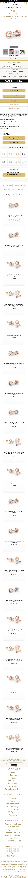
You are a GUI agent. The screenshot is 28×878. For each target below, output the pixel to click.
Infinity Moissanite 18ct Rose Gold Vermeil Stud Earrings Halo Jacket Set (14, 334)
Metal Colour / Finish (14, 62)
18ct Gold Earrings (20, 13)
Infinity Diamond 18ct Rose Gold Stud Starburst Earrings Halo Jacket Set (14, 749)
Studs (8, 71)
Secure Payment (14, 104)
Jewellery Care (13, 826)
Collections (15, 7)
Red (15, 76)
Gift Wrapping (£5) (14, 74)
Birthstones (13, 783)
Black (20, 76)
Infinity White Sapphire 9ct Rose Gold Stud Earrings (14, 364)
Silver (10, 76)
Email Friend (14, 143)
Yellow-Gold (16, 66)
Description (14, 101)
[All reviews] (13, 220)
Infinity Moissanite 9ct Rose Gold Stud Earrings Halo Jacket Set (14, 482)
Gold (4, 76)
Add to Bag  (14, 90)
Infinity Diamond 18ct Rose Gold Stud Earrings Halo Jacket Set (14, 719)
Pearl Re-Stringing (12, 835)
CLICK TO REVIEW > (14, 175)
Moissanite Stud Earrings (19, 185)
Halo (14, 71)
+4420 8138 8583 (6, 2)
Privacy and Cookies (13, 840)
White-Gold (7, 66)
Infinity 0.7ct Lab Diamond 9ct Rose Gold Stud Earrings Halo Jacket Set (14, 571)
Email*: (7, 763)
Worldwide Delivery (13, 824)
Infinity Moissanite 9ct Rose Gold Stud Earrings (14, 394)
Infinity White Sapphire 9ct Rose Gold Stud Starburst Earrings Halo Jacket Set (14, 453)
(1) (19, 219)
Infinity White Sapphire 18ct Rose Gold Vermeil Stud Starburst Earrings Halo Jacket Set (14, 305)
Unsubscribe (14, 766)
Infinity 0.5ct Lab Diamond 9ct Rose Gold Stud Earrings (14, 423)
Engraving (13, 838)
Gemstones (13, 786)
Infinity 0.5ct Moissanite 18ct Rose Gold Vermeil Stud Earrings (14, 246)
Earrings (13, 13)
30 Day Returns (12, 809)
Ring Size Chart (12, 829)
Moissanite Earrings (7, 185)
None (26, 76)
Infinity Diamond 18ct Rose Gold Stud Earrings (14, 601)
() (16, 10)
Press (13, 853)
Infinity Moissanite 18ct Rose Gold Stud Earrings (14, 512)
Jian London (16, 875)
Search (22, 7)
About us (13, 775)
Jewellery (7, 7)
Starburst (21, 71)
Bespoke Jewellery (12, 789)
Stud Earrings (21, 189)
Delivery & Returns (14, 108)
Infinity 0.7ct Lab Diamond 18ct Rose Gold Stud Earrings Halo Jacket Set (14, 689)
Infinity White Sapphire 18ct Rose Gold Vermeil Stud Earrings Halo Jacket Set (14, 275)
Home (5, 13)
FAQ (14, 112)
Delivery (12, 801)
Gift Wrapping (13, 812)
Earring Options (14, 69)
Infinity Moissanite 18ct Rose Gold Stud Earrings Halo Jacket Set (14, 630)
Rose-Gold (24, 66)
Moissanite (6, 189)
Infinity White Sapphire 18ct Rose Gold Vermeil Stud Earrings (14, 216)
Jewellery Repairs (13, 832)
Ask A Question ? (14, 138)
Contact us (12, 798)
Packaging (13, 815)
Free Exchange (13, 806)
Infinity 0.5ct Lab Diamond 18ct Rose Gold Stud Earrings (14, 541)
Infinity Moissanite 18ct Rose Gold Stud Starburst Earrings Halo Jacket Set (14, 660)
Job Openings (12, 856)
